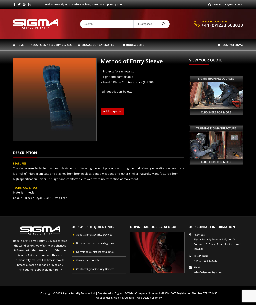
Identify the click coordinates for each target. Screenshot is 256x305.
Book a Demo (135, 45)
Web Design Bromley (149, 297)
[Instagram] (24, 4)
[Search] (163, 24)
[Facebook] (14, 4)
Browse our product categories (95, 243)
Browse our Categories (97, 45)
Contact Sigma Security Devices (95, 269)
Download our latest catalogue (95, 252)
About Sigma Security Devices (51, 45)
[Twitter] (19, 4)
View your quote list (88, 260)
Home (20, 45)
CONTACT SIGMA (232, 45)
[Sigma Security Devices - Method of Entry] (35, 24)
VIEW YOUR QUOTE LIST (227, 4)
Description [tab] (25, 152)
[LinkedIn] (29, 4)
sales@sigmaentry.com (208, 272)
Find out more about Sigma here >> (40, 269)
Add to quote (112, 111)
